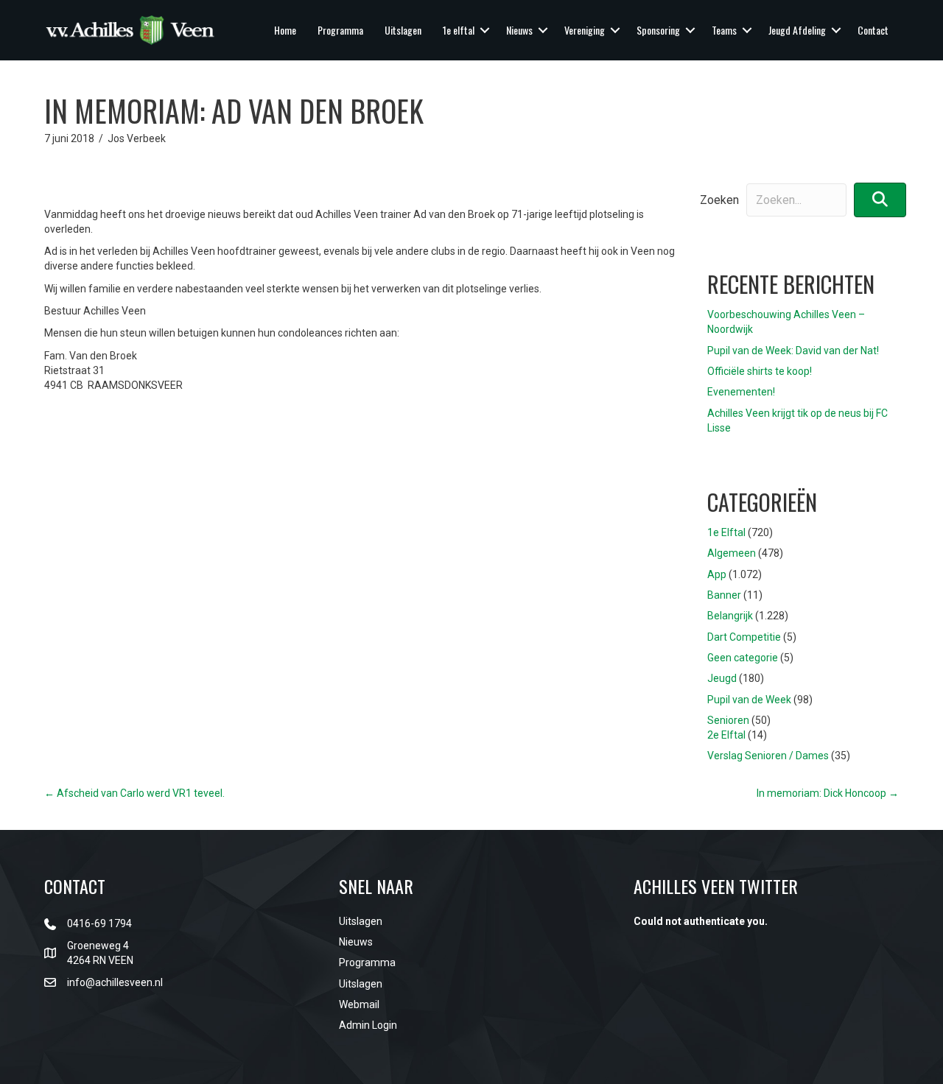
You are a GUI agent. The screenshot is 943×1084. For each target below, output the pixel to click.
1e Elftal (726, 532)
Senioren (728, 720)
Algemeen (731, 553)
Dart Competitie (744, 637)
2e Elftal (726, 735)
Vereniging (584, 30)
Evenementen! (741, 392)
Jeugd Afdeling (797, 30)
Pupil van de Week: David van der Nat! (793, 350)
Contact (873, 30)
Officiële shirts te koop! (759, 371)
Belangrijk (730, 616)
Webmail (359, 1004)
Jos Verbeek (137, 138)
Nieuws (519, 30)
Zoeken (719, 200)
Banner (724, 595)
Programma (340, 30)
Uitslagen (403, 30)
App (716, 574)
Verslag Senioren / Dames (768, 755)
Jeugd (722, 678)
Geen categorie (742, 658)
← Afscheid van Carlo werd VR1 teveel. (134, 793)
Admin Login (368, 1025)
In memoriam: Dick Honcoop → (828, 793)
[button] (484, 30)
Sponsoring (658, 30)
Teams (724, 30)
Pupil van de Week (749, 699)
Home (285, 30)
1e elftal (458, 30)
